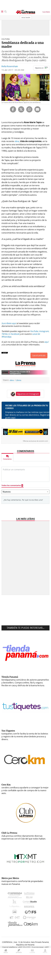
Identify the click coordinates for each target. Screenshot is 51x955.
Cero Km (31, 924)
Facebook (14, 334)
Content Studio (30, 902)
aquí (46, 341)
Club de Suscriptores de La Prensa (15, 912)
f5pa (31, 912)
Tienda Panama (16, 924)
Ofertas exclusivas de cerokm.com (35, 441)
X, (9, 334)
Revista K (15, 902)
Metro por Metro (15, 918)
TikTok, (4, 334)
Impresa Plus (30, 918)
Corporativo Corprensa (16, 894)
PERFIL (45, 952)
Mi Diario (15, 898)
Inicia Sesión (26, 17)
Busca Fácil (30, 907)
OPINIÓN (19, 952)
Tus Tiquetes (15, 907)
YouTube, (34, 331)
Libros (18, 380)
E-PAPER (32, 952)
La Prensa (30, 894)
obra (17, 141)
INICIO (6, 952)
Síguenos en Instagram (28, 393)
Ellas (30, 897)
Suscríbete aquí (8, 323)
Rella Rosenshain (9, 66)
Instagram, (44, 331)
